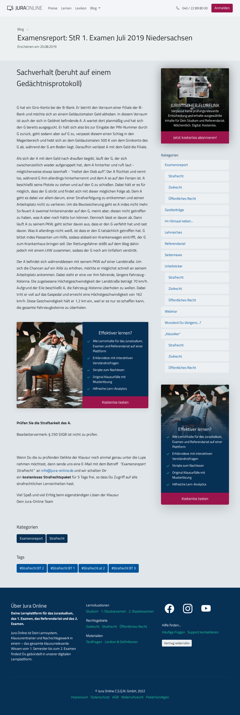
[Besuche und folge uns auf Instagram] (188, 607)
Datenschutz (100, 697)
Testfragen (94, 641)
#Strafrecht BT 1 (63, 568)
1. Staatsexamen (113, 611)
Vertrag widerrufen (177, 643)
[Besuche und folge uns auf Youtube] (206, 607)
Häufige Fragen (174, 632)
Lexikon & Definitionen (121, 641)
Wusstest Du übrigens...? (183, 322)
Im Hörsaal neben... (179, 221)
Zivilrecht (175, 187)
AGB (115, 697)
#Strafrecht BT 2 (32, 568)
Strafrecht (56, 538)
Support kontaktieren (203, 632)
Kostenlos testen (115, 402)
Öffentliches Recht (182, 198)
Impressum (80, 697)
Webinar (171, 311)
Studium (92, 611)
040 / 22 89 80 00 (194, 8)
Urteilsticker (174, 266)
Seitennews (173, 254)
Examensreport (31, 538)
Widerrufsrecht (132, 697)
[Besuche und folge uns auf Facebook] (170, 607)
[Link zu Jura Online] (24, 7)
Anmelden (222, 8)
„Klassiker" (173, 334)
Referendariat (175, 243)
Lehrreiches (173, 232)
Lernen (66, 8)
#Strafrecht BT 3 (124, 568)
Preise (52, 8)
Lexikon (80, 8)
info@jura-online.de (57, 470)
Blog (21, 29)
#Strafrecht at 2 (93, 568)
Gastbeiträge (174, 209)
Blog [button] (94, 8)
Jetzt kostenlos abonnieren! (195, 137)
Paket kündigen (157, 697)
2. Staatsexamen (141, 611)
